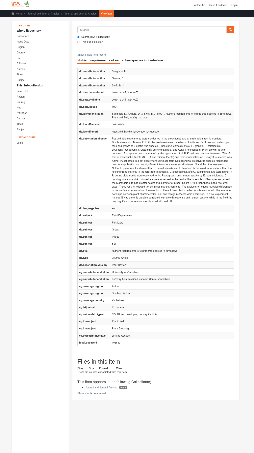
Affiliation (22, 63)
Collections (23, 36)
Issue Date (23, 41)
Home (19, 13)
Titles (20, 74)
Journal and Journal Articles (44, 13)
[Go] (230, 29)
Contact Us (198, 5)
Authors (21, 69)
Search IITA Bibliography (95, 37)
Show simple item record (91, 54)
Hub (19, 58)
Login (20, 142)
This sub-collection (92, 42)
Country (21, 52)
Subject (21, 80)
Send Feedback (218, 5)
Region (21, 47)
